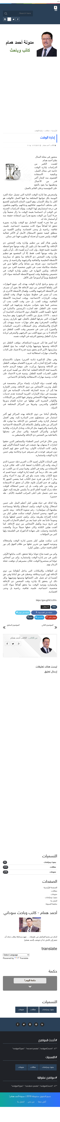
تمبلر (30, 617)
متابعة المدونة (51, 904)
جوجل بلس (52, 617)
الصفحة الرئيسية (50, 887)
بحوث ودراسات (50, 862)
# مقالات (45, 607)
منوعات (53, 872)
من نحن (31, 1102)
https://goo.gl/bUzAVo (46, 600)
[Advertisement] (30, 91)
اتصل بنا (54, 901)
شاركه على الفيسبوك (45, 613)
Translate (24, 958)
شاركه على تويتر (23, 613)
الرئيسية (54, 131)
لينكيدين (40, 617)
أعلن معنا (42, 1102)
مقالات (47, 131)
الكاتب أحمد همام (18, 638)
